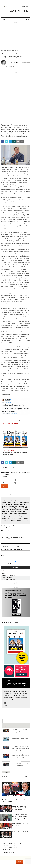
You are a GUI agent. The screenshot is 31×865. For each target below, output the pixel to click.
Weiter (4, 486)
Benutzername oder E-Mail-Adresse (11, 549)
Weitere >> (6, 772)
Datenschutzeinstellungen (10, 847)
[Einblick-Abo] (16, 645)
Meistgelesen (9, 721)
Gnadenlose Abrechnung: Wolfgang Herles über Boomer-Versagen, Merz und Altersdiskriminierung (20, 817)
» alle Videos (27, 776)
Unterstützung (18, 843)
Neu (18, 721)
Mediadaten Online (7, 849)
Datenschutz (13, 845)
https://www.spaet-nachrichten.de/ (10, 423)
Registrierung (15, 546)
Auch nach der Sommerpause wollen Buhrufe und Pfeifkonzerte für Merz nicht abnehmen (20, 749)
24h (4, 726)
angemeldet (11, 526)
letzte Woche (10, 726)
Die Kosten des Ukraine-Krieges (20, 738)
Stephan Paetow (15, 62)
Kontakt (10, 843)
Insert (19, 861)
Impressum (5, 845)
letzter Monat (19, 726)
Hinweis (17, 522)
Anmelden (5, 546)
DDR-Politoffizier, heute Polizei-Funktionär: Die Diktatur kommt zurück (20, 807)
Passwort (3, 555)
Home (4, 843)
